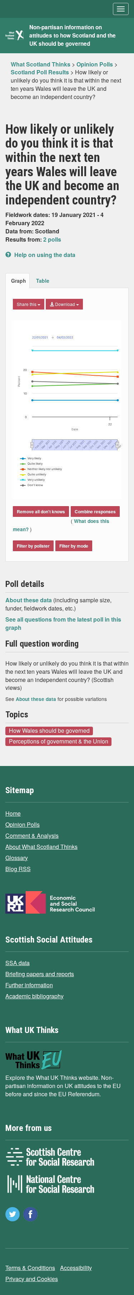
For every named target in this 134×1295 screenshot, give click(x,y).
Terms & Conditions (30, 1268)
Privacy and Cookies (31, 1279)
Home (13, 813)
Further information (29, 985)
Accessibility (76, 1268)
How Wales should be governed (49, 731)
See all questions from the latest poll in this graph (63, 623)
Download (65, 304)
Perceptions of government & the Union (58, 741)
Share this (27, 304)
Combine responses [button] (95, 511)
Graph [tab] (18, 280)
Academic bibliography (34, 996)
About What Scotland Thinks (41, 846)
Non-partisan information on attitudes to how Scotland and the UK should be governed (72, 35)
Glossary (16, 858)
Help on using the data (44, 255)
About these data (29, 600)
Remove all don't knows (41, 511)
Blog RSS (18, 869)
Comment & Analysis (32, 835)
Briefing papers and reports (39, 974)
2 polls (52, 239)
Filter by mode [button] (73, 546)
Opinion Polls (22, 824)
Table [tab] (42, 280)
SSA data (17, 963)
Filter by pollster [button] (33, 546)
